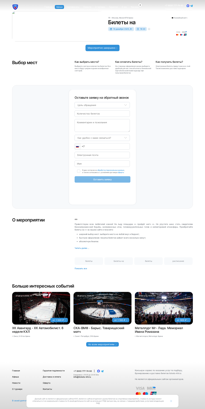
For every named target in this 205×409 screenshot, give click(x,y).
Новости (16, 383)
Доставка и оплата (52, 377)
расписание (178, 261)
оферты (121, 172)
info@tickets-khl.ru (82, 377)
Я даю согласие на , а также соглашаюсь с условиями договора (103, 171)
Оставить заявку (102, 179)
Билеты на (119, 261)
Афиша (15, 377)
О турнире (17, 389)
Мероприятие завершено (102, 47)
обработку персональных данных (110, 170)
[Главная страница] (15, 7)
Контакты (47, 389)
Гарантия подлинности (54, 370)
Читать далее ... (82, 248)
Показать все (81, 268)
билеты (88, 261)
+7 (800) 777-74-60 (174, 5)
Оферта (46, 383)
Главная (16, 370)
